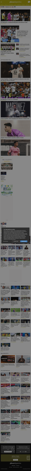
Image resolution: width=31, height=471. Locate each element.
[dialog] (15, 235)
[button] (6, 241)
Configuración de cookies (7, 239)
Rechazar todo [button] (16, 241)
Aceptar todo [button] (24, 241)
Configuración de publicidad (7, 238)
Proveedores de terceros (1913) (11, 234)
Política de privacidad (12, 239)
